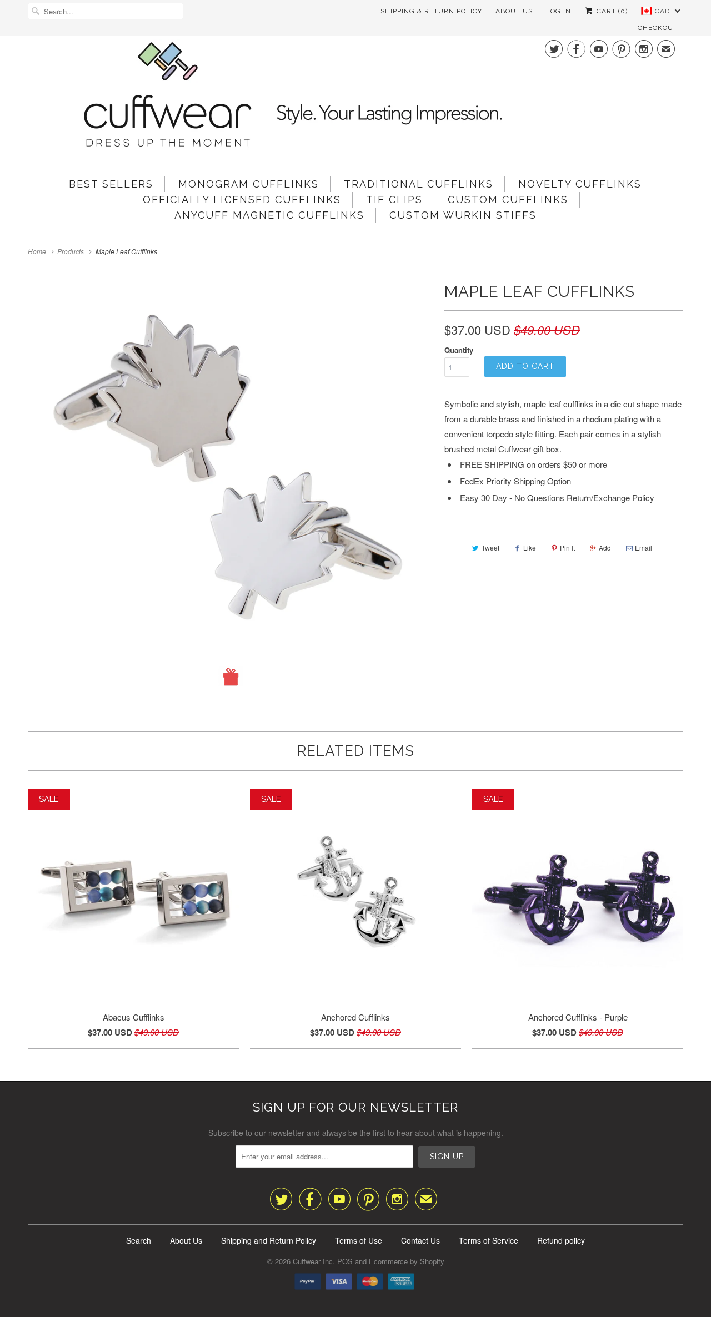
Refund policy (561, 1240)
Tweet (490, 547)
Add (605, 547)
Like (529, 547)
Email (643, 547)
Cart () (611, 11)
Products (70, 251)
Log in (558, 11)
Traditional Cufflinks (418, 184)
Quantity (458, 350)
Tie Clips (394, 199)
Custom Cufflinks (508, 199)
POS (345, 1261)
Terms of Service (488, 1240)
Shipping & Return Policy (431, 11)
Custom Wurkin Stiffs (463, 215)
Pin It (567, 547)
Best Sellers (111, 184)
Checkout (658, 28)
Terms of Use (358, 1240)
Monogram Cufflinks (248, 184)
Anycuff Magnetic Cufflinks (269, 215)
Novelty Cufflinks (580, 184)
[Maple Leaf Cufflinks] (230, 482)
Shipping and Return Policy (268, 1240)
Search (138, 1240)
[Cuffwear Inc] (355, 97)
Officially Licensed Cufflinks (242, 199)
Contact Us (420, 1240)
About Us (514, 11)
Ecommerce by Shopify (406, 1261)
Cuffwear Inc (313, 1261)
